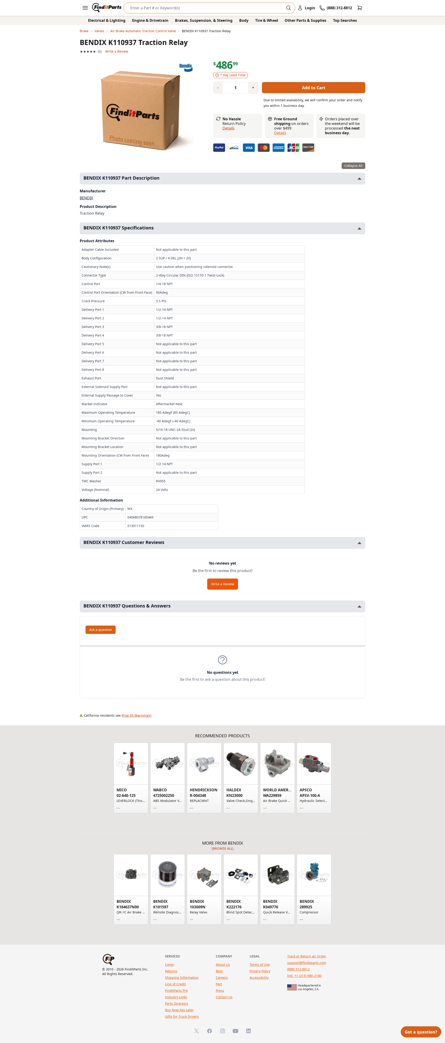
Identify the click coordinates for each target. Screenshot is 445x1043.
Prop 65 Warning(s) (136, 715)
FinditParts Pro (176, 990)
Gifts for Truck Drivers (182, 1016)
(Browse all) (222, 848)
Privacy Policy (260, 971)
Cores (169, 964)
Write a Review (116, 51)
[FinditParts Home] (107, 8)
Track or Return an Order (306, 956)
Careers (222, 977)
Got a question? (421, 1032)
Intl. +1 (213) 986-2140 (304, 975)
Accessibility (259, 977)
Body (243, 20)
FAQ (219, 984)
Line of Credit (175, 984)
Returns (171, 971)
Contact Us (224, 997)
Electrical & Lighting (106, 20)
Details (228, 128)
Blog (219, 971)
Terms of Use (260, 964)
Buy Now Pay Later (179, 1010)
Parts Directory (176, 1003)
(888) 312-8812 (298, 969)
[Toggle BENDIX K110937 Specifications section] (359, 228)
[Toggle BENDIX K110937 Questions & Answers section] (359, 606)
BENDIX (86, 197)
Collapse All (353, 165)
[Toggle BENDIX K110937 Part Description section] (359, 178)
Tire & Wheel (266, 20)
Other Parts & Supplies (305, 20)
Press (220, 990)
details (280, 132)
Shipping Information (182, 977)
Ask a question (100, 629)
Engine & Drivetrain (150, 20)
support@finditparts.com (306, 962)
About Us (223, 964)
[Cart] (359, 7)
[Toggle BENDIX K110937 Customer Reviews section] (359, 543)
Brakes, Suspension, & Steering (203, 20)
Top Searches (345, 20)
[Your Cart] (359, 7)
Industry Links (176, 997)
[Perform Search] (288, 8)
